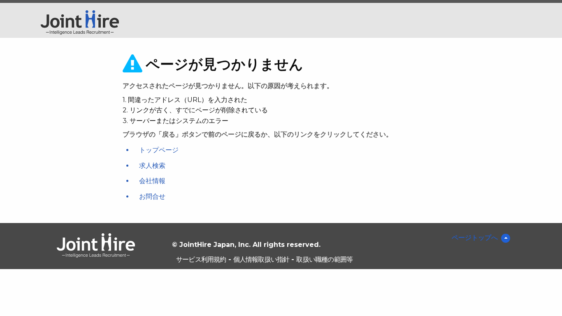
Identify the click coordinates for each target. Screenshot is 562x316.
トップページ (159, 150)
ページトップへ (475, 238)
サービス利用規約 (201, 259)
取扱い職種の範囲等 (324, 259)
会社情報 (152, 181)
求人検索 (152, 166)
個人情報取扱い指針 (261, 259)
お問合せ (152, 196)
